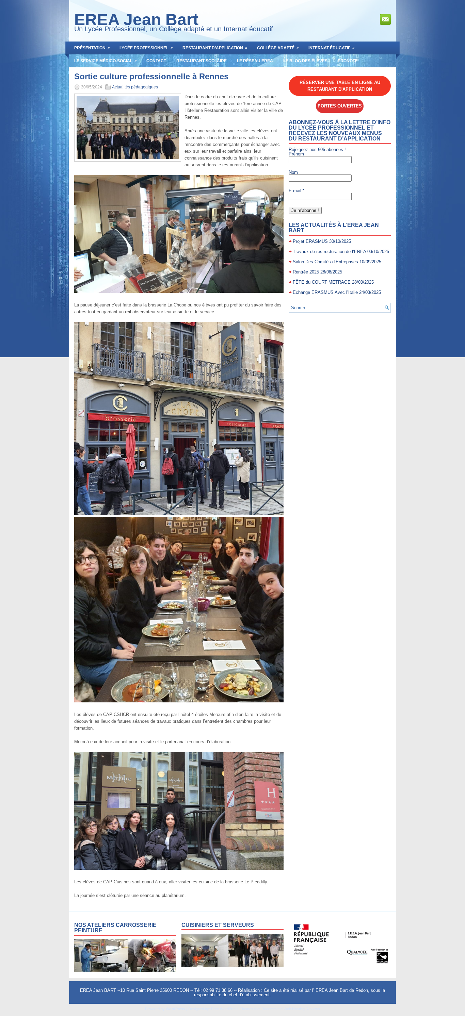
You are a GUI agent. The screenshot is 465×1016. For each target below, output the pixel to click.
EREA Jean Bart (136, 20)
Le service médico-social (105, 60)
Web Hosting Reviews (302, 1009)
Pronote (348, 61)
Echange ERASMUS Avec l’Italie (325, 292)
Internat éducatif (331, 47)
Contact (156, 61)
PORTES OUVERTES (340, 106)
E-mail (296, 190)
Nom (293, 172)
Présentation (92, 47)
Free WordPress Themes (232, 1009)
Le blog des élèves (305, 61)
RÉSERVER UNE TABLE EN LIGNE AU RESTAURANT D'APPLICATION (340, 86)
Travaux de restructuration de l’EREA (329, 251)
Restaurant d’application (214, 47)
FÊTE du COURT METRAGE (322, 282)
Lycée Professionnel (146, 47)
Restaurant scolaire (201, 61)
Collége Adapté (278, 47)
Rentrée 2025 (306, 271)
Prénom (296, 154)
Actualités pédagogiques (135, 87)
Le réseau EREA (255, 61)
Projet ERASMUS (310, 241)
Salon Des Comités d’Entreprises (325, 261)
